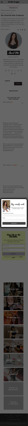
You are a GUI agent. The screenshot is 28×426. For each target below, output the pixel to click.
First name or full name (7, 213)
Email (3, 217)
